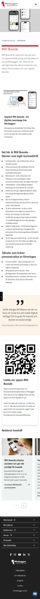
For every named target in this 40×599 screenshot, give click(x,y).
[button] (20, 99)
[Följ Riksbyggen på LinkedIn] (24, 554)
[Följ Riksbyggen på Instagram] (15, 554)
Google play (21, 403)
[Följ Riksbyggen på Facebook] (11, 554)
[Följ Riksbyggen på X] (29, 554)
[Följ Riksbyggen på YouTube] (19, 554)
